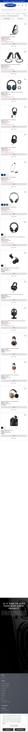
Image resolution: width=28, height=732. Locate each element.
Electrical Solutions (5, 686)
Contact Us (3, 695)
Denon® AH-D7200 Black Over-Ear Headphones (9, 374)
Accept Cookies (20, 729)
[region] (14, 723)
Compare (14, 46)
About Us (3, 693)
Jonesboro (3, 708)
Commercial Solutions (5, 685)
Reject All (8, 729)
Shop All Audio (18, 13)
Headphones (24, 13)
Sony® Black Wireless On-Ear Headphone (8, 207)
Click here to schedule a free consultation (14, 1)
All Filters (8, 18)
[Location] (18, 5)
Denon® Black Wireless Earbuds (7, 430)
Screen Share (4, 700)
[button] (2, 5)
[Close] (25, 715)
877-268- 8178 (7, 713)
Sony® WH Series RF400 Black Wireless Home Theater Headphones (13, 320)
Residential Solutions (5, 683)
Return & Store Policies (5, 701)
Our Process (3, 688)
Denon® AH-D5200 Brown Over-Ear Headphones (10, 348)
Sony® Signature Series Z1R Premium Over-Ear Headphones (12, 294)
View (14, 43)
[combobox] (20, 19)
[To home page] (10, 5)
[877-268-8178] (22, 5)
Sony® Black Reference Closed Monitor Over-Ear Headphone (12, 92)
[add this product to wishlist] (25, 24)
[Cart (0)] (25, 5)
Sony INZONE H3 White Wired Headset (8, 36)
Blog (2, 698)
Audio (13, 13)
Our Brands (3, 690)
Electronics (8, 13)
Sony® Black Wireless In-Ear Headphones (8, 177)
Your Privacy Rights (14, 725)
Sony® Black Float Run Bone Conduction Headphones (11, 64)
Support (2, 696)
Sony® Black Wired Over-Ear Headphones (8, 119)
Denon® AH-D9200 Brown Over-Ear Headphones (10, 401)
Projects (2, 691)
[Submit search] (24, 10)
